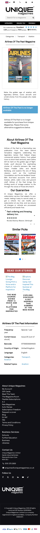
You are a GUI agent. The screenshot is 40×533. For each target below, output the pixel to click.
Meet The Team (8, 394)
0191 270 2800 (10, 464)
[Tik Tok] (28, 477)
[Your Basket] (26, 2)
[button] (32, 2)
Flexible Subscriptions (11, 399)
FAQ (3, 420)
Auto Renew (7, 407)
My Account (7, 389)
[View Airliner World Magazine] (28, 244)
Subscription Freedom (11, 410)
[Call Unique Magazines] (20, 2)
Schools (5, 435)
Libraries (5, 443)
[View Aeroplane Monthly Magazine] (11, 244)
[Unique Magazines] (20, 490)
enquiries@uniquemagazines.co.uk (19, 468)
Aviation (7, 360)
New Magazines (8, 404)
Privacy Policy (7, 425)
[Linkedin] (18, 477)
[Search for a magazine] (33, 18)
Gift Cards (6, 392)
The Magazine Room (10, 397)
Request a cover (9, 412)
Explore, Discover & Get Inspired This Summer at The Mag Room (28, 302)
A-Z (3, 402)
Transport (26, 357)
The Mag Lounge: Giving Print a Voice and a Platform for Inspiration (12, 303)
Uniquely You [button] (21, 23)
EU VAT (4, 417)
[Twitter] (8, 477)
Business (6, 440)
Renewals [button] (32, 23)
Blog (4, 415)
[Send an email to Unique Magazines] (14, 2)
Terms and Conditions (11, 423)
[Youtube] (23, 477)
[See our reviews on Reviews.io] (20, 28)
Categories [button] (8, 23)
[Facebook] (3, 477)
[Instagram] (13, 477)
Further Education (9, 438)
